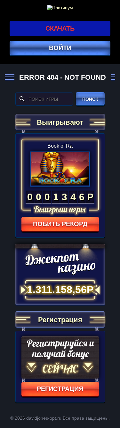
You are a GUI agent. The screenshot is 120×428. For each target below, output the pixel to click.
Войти (60, 47)
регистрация (60, 388)
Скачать (60, 28)
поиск (90, 99)
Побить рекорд (60, 223)
